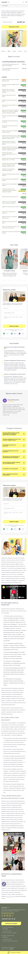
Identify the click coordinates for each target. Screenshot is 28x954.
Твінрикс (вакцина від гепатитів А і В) (10, 196)
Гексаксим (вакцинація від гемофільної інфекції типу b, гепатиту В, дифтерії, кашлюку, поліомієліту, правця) (10, 112)
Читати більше (4, 17)
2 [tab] (5, 280)
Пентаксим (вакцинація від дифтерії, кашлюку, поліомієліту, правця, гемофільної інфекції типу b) (10, 165)
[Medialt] (5, 2)
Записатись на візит (14, 27)
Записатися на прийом (11, 923)
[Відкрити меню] (26, 2)
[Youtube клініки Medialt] (12, 916)
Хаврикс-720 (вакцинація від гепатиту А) (11, 206)
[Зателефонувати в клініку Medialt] (23, 2)
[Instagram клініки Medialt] (7, 916)
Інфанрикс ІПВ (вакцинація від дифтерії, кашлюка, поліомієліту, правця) (9, 143)
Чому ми (14, 51)
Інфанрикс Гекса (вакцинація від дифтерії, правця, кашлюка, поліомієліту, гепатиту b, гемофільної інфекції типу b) (11, 137)
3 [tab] (8, 280)
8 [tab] (21, 280)
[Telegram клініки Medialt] (2, 916)
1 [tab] (2, 280)
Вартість (3, 51)
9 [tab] (24, 280)
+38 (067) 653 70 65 (8, 919)
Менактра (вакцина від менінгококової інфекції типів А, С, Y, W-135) (10, 154)
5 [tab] (13, 280)
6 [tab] (16, 280)
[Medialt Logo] (5, 907)
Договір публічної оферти (7, 913)
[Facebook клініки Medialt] (10, 916)
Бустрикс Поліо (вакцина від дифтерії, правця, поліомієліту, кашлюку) (8, 91)
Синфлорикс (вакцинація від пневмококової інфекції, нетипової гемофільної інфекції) (9, 190)
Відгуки (20, 51)
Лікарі (9, 51)
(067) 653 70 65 (9, 896)
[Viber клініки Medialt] (5, 916)
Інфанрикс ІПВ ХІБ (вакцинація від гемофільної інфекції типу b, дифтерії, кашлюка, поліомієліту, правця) (10, 148)
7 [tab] (19, 280)
